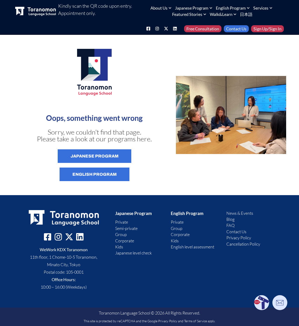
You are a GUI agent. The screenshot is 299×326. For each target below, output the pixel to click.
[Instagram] (157, 28)
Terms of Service (195, 321)
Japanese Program (191, 8)
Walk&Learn (221, 14)
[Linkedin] (175, 28)
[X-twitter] (166, 28)
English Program (231, 8)
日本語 (246, 14)
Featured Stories (187, 14)
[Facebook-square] (148, 28)
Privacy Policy (167, 321)
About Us (158, 8)
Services (260, 8)
